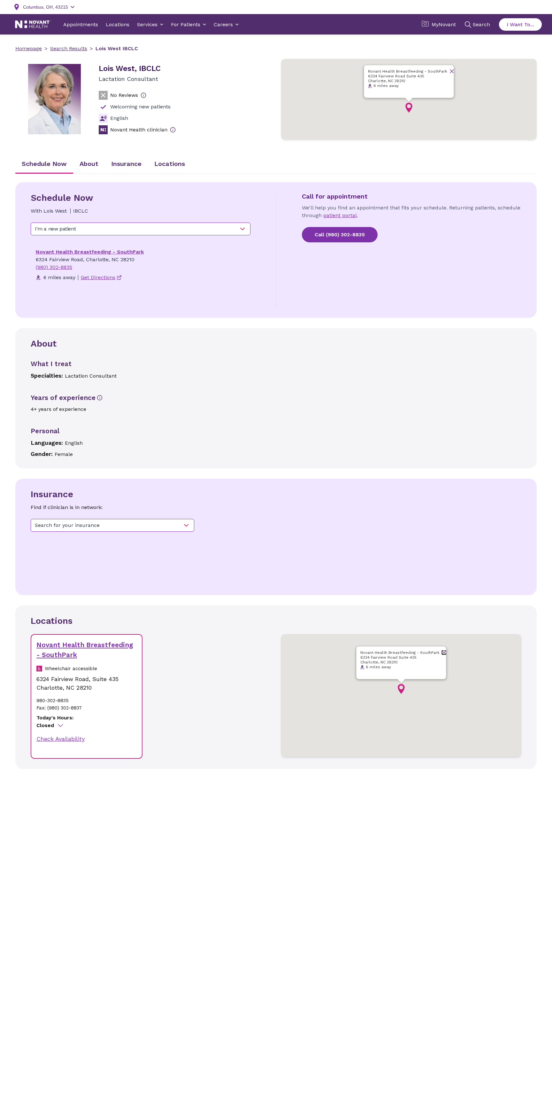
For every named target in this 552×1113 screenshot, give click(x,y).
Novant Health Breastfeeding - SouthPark (90, 252)
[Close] (452, 71)
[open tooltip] (143, 95)
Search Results (68, 48)
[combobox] (140, 229)
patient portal (340, 215)
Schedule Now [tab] (44, 164)
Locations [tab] (169, 164)
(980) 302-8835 (54, 267)
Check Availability (60, 738)
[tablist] (276, 164)
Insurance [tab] (126, 164)
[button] (408, 107)
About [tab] (89, 164)
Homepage (28, 48)
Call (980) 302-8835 (340, 234)
